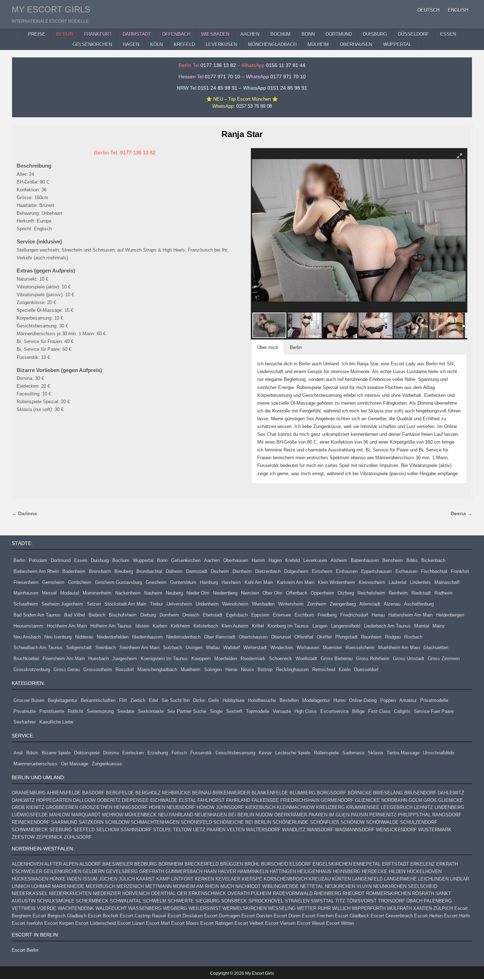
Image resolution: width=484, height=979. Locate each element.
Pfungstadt (346, 637)
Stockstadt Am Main (125, 604)
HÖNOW (205, 807)
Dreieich (190, 615)
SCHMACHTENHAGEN (155, 822)
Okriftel (324, 637)
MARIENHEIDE (68, 886)
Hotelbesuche (262, 700)
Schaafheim (25, 604)
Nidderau (84, 637)
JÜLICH (127, 879)
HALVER (227, 871)
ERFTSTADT (395, 864)
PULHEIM (261, 893)
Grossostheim (97, 669)
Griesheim (156, 582)
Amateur (408, 700)
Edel (153, 700)
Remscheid (323, 669)
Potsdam (38, 560)
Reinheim (398, 593)
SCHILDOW (117, 822)
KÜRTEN (341, 879)
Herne (231, 669)
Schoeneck (280, 658)
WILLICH (341, 908)
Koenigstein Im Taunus (164, 658)
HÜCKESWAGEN (30, 879)
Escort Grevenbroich (392, 915)
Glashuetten (435, 647)
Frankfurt (460, 571)
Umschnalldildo (438, 752)
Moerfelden (225, 658)
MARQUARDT (86, 814)
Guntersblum (183, 582)
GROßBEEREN (62, 807)
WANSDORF (320, 829)
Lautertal (397, 582)
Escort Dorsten (256, 915)
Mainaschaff (447, 582)
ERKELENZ (422, 864)
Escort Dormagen (222, 915)
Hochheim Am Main (67, 626)
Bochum (120, 560)
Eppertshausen (376, 571)
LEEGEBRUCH (396, 807)
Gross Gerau (67, 669)
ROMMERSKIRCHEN (388, 893)
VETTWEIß (23, 908)
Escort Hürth (457, 915)
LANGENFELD (367, 879)
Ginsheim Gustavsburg (118, 582)
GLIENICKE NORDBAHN (381, 800)
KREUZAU (320, 879)
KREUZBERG (330, 807)
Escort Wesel (311, 923)
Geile (213, 700)
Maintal (421, 626)
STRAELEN (297, 901)
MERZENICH (130, 886)
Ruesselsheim (360, 647)
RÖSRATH (423, 893)
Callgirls (402, 711)
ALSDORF (90, 864)
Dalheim (174, 571)
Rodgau (393, 637)
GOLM (415, 800)
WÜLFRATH (399, 908)
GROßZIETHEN (95, 807)
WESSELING (282, 908)
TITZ (340, 901)
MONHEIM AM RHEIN (196, 886)
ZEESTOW (23, 837)
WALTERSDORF (263, 829)
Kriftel (258, 626)
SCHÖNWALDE (382, 822)
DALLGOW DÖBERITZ (96, 800)
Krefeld (292, 560)
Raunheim (371, 637)
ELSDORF (300, 864)
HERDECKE (374, 871)
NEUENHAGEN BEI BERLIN (224, 814)
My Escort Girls (51, 9)
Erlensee (282, 615)
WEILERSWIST (204, 908)
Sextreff (234, 711)
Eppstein (260, 615)
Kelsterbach (205, 626)
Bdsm (32, 752)
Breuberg (123, 571)
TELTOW (182, 829)
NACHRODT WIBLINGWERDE (267, 886)
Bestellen (289, 700)
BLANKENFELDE (270, 792)
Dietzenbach (268, 571)
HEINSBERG (346, 871)
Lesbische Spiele (292, 752)
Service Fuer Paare (434, 711)
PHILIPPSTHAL (414, 814)
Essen (80, 560)
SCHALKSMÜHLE (55, 901)
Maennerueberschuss (35, 763)
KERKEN (204, 879)
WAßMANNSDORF (355, 829)
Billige (358, 711)
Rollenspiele (326, 752)
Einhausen (347, 571)
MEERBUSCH (100, 886)
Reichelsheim (371, 593)
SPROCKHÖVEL (265, 901)
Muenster (332, 647)
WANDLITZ (293, 829)
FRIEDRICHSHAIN (299, 800)
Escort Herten (428, 915)
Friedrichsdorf (354, 615)
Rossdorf (125, 669)
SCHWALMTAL (125, 901)
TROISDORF (391, 901)
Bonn (162, 560)
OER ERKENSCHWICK (201, 893)
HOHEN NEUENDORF (172, 807)
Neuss (247, 669)
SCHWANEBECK (30, 829)
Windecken (281, 647)
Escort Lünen (131, 923)
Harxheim (231, 582)
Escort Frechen (317, 915)
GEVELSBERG (122, 871)
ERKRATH (447, 864)
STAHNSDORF (136, 829)
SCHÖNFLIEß (324, 822)
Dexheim (220, 571)
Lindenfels (420, 582)
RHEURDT (354, 893)
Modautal (69, 593)
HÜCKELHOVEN (424, 871)
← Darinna (24, 513)
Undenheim (207, 604)
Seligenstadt (79, 647)
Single (216, 711)
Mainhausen (25, 593)
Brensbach (100, 571)
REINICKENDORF (31, 822)
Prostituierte (51, 711)
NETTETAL (311, 886)
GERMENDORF (337, 800)
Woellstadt (306, 658)
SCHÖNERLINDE (290, 822)
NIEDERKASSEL (29, 893)
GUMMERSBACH (183, 871)
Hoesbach (98, 658)
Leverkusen (315, 560)
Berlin (19, 560)
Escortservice (334, 711)
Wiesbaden (263, 604)
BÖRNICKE (360, 792)
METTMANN (158, 886)
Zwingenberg (343, 604)
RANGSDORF (446, 814)
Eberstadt (213, 615)
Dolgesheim (296, 571)
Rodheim (443, 593)
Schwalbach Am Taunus (38, 647)
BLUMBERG (302, 792)
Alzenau (392, 604)
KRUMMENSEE (362, 807)
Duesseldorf (366, 669)
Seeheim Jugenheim (62, 604)
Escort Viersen (280, 923)
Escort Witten (340, 923)
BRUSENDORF (420, 792)
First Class (379, 711)
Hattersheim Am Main (410, 615)
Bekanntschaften (98, 700)
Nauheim (153, 593)
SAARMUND (64, 822)
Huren (339, 700)
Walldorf (231, 647)
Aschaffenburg (419, 604)
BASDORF (93, 792)
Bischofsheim (123, 615)
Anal (18, 752)
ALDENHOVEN (27, 864)
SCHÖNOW (353, 822)
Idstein (142, 626)
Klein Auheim (234, 626)
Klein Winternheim (336, 582)
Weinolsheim (235, 604)
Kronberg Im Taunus (288, 626)
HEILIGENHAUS (314, 871)
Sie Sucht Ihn (176, 700)
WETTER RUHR (314, 908)
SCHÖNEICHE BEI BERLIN (242, 822)
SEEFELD (84, 829)
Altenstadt (369, 604)
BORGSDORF (331, 792)
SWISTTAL (322, 901)
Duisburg (100, 560)
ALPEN (70, 864)
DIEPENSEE (135, 800)
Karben (160, 626)
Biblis (412, 560)
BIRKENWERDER (231, 792)
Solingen (213, 669)
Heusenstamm (28, 626)
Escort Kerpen (59, 923)
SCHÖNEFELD (196, 822)
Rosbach (413, 637)
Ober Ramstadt (219, 637)
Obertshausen (253, 637)
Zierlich (137, 700)
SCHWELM (154, 901)
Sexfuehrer (24, 722)
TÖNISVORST (362, 901)
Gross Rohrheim (372, 658)
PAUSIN (359, 814)
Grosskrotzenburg (31, 669)
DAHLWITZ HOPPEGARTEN (42, 800)
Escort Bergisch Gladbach (59, 915)
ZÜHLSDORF (78, 837)
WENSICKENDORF (396, 829)
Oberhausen (235, 560)
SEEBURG (60, 829)
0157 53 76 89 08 (254, 106)
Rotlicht (75, 711)
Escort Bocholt (103, 915)
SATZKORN (91, 822)
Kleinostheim (372, 582)
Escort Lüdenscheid (95, 923)
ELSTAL (187, 800)
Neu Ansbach (27, 637)
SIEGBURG (207, 901)
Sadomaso (353, 752)
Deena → (461, 513)
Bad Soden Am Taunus (37, 615)
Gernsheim (53, 582)
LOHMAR (41, 886)
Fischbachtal (434, 571)
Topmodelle (257, 711)
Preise (36, 34)
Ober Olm (272, 593)
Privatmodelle (434, 700)
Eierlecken (133, 752)
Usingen (194, 647)
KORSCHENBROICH (285, 879)
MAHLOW (59, 814)
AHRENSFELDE (64, 792)
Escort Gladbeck (352, 915)
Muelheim (191, 669)
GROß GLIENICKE (443, 800)
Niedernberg (225, 593)
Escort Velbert (249, 923)
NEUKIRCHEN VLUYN (348, 886)
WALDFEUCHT (111, 908)
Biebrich (97, 615)
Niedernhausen (147, 637)
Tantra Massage (403, 752)
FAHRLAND (238, 800)
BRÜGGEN (231, 864)
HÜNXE (58, 879)
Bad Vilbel (74, 615)
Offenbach (296, 593)
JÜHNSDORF (230, 807)
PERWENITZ (382, 814)
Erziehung (157, 752)
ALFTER (53, 864)
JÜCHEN (108, 879)
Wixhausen (308, 647)
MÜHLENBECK (141, 814)
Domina (111, 752)
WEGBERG (175, 908)
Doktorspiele (87, 752)
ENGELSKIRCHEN (332, 864)
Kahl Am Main (258, 582)
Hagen (275, 560)
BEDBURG (145, 864)
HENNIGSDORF (130, 807)
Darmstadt (196, 571)
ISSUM (90, 879)
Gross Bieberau (337, 658)
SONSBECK (234, 901)
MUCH (227, 886)
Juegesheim (124, 658)
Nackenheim (128, 593)
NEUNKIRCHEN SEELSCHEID (405, 886)
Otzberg (346, 593)
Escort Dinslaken (185, 915)
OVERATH (238, 893)
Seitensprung (100, 711)
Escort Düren (287, 915)
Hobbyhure (233, 700)
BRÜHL (252, 864)
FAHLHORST (211, 800)
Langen (320, 626)
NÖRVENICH (136, 893)
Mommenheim (97, 593)
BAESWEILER (117, 864)
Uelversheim (179, 604)
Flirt (123, 700)
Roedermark (253, 658)
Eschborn (304, 615)
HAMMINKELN (252, 871)
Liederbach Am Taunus (387, 626)
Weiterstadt (255, 647)
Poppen (388, 700)
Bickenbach (433, 560)
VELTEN (235, 829)
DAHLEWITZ (451, 792)
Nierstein (250, 593)
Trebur (156, 604)
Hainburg (209, 582)
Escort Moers (185, 923)
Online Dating (363, 700)
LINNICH (21, 886)
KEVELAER (227, 879)
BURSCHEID (274, 864)
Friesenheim (26, 582)
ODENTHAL (163, 893)
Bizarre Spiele (56, 752)
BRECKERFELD (202, 864)
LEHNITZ (423, 807)
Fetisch (179, 752)
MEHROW (112, 814)
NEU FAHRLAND (175, 814)
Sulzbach (172, 647)
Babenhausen (365, 560)
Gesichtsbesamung (235, 752)
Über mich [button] (267, 347)
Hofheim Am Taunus (111, 626)
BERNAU (201, 792)
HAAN (210, 871)
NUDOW (264, 814)
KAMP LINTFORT (174, 879)
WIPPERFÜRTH (368, 908)
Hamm (258, 560)
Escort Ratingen (216, 923)
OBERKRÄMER (290, 814)
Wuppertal (143, 560)
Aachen (212, 560)
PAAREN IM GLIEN (329, 814)
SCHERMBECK (92, 901)
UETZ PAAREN (209, 829)
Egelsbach (237, 615)
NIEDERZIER (107, 893)
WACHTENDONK (76, 908)
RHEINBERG (327, 893)
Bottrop (265, 669)
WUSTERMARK (434, 829)
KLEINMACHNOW (296, 807)
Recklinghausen (292, 669)
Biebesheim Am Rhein (36, 571)
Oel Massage (74, 763)
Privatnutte (24, 711)
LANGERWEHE (400, 879)
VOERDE (46, 908)
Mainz (439, 626)
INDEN (74, 879)
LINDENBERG (449, 807)
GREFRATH (151, 871)
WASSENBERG (145, 908)
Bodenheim (73, 571)
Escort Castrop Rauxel (143, 915)
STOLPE (162, 829)
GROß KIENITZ (28, 807)
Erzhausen (406, 571)
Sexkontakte (151, 711)
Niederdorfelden (113, 637)
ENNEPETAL (367, 864)
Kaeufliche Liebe (56, 722)
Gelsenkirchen (186, 560)
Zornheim (316, 604)
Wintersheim (291, 604)
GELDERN (94, 871)
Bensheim (392, 560)
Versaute (282, 711)
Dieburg (148, 615)
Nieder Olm (197, 593)
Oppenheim (322, 593)
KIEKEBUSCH (260, 807)
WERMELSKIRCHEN (244, 908)
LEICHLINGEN (433, 879)
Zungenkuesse (107, 763)
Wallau (213, 647)
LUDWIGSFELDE (30, 814)
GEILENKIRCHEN (62, 871)
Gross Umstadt (408, 658)
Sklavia (375, 752)
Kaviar (265, 752)
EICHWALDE (164, 800)
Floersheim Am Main (64, 658)
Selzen (94, 604)
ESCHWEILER (27, 871)
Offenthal (303, 637)
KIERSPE (252, 879)
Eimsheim (322, 571)
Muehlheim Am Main (399, 647)
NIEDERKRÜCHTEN (70, 893)
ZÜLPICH (443, 908)
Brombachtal (149, 571)
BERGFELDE (120, 792)
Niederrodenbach (183, 637)
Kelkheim (180, 626)
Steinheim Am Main (139, 647)
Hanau (378, 615)
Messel (49, 593)
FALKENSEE (265, 800)
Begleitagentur (62, 700)
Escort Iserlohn (27, 923)
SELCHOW (107, 829)
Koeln (344, 669)
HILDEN (397, 871)
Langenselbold (345, 626)
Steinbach (105, 647)
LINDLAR (459, 879)
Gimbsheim (79, 582)
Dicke (199, 700)
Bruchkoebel (26, 658)
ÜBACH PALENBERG (429, 901)
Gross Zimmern (444, 658)
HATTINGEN (283, 871)
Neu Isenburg (58, 637)
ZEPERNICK (49, 837)
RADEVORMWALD (293, 893)
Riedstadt (421, 593)
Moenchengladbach (157, 669)
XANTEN (422, 908)
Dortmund (61, 560)
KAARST (145, 879)
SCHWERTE (181, 901)
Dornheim (169, 615)
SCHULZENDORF (418, 822)
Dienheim (242, 571)
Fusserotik (201, 752)
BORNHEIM (170, 864)
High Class (305, 711)
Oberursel (281, 637)
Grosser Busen (28, 700)
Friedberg (327, 615)
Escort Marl (158, 923)
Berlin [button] (296, 347)
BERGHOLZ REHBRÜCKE (163, 792)
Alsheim (339, 560)
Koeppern (201, 658)
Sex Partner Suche (186, 711)
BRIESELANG (388, 792)
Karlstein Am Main (295, 582)
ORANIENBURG (29, 792)
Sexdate (125, 711)
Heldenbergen (450, 615)
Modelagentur (316, 700)
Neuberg (174, 593)
